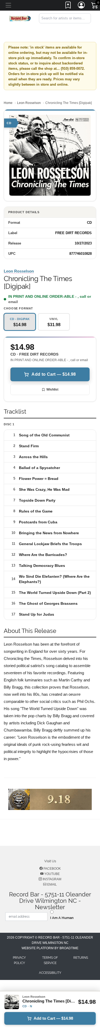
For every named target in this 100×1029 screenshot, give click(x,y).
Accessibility (50, 973)
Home (8, 103)
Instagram (51, 879)
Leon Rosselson (29, 103)
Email (51, 884)
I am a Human (62, 918)
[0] (95, 6)
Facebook (52, 868)
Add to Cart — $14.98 (53, 374)
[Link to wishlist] (68, 6)
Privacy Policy (19, 960)
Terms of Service (50, 960)
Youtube (51, 874)
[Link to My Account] (81, 6)
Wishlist (52, 389)
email (13, 302)
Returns (80, 958)
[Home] (20, 18)
